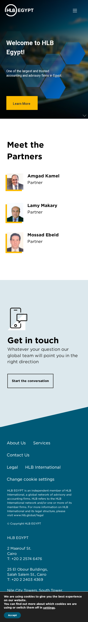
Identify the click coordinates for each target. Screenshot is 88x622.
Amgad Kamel (43, 175)
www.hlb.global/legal (29, 515)
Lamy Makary (42, 205)
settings (49, 607)
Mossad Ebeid (43, 234)
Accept (12, 615)
